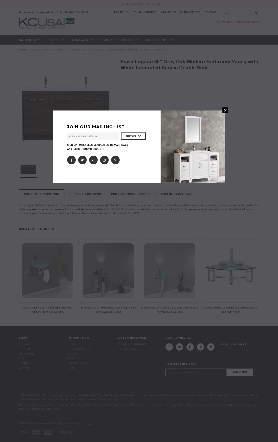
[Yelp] (93, 159)
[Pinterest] (115, 159)
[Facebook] (71, 159)
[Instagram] (104, 159)
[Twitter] (82, 159)
